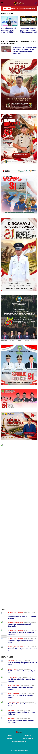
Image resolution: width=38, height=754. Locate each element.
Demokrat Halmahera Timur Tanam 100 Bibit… (22, 705)
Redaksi (28, 735)
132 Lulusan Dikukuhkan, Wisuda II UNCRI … (20, 688)
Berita (10, 669)
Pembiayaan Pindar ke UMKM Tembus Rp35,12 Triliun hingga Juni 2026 (9, 30)
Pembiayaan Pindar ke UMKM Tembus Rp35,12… (21, 680)
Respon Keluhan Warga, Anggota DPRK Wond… (22, 617)
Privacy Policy (28, 738)
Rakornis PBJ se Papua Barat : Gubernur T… (22, 650)
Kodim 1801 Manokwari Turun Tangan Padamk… (21, 713)
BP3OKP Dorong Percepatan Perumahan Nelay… (22, 664)
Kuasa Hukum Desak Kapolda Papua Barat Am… (21, 721)
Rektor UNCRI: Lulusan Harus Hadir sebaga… (20, 697)
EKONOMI (10, 612)
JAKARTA (15, 669)
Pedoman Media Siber (19, 742)
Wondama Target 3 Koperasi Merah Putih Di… (20, 642)
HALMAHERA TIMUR (13, 702)
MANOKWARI (11, 661)
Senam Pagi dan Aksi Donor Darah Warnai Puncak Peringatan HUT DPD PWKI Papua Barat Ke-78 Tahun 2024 (25, 50)
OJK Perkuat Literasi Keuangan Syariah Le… (22, 672)
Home (10, 735)
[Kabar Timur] (19, 3)
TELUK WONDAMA (18, 612)
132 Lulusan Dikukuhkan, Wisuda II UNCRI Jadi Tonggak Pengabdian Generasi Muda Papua (28, 32)
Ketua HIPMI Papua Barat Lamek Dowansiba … (19, 625)
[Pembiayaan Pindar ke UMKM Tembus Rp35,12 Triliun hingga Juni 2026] (9, 21)
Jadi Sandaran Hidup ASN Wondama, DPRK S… (21, 633)
